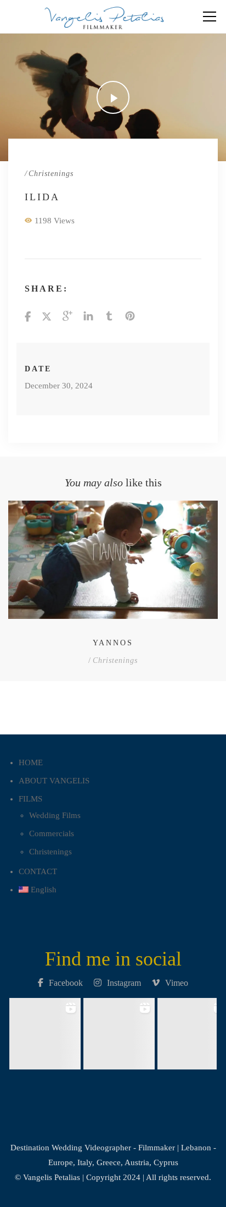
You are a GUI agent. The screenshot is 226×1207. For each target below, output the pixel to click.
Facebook (66, 982)
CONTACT (38, 871)
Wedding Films (55, 815)
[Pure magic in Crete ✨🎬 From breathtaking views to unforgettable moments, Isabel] (45, 1030)
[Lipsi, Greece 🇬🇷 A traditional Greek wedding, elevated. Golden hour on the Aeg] (119, 1030)
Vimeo (176, 982)
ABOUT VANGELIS (54, 780)
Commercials (51, 833)
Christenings (51, 173)
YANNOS (113, 643)
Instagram (124, 982)
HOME (31, 762)
